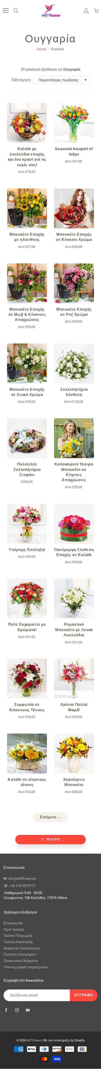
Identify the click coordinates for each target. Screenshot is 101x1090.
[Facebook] (6, 1010)
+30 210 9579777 (22, 886)
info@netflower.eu (22, 879)
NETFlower (34, 1040)
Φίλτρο (53, 839)
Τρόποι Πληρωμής (18, 936)
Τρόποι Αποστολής (18, 942)
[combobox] (62, 80)
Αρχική (41, 49)
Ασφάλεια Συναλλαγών (22, 948)
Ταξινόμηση (21, 80)
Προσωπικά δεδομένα (21, 961)
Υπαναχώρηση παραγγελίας (26, 967)
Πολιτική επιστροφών (20, 955)
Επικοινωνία (13, 923)
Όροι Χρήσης (14, 930)
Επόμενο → (50, 817)
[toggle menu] (5, 10)
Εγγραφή (83, 995)
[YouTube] (27, 1010)
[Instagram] (17, 1010)
